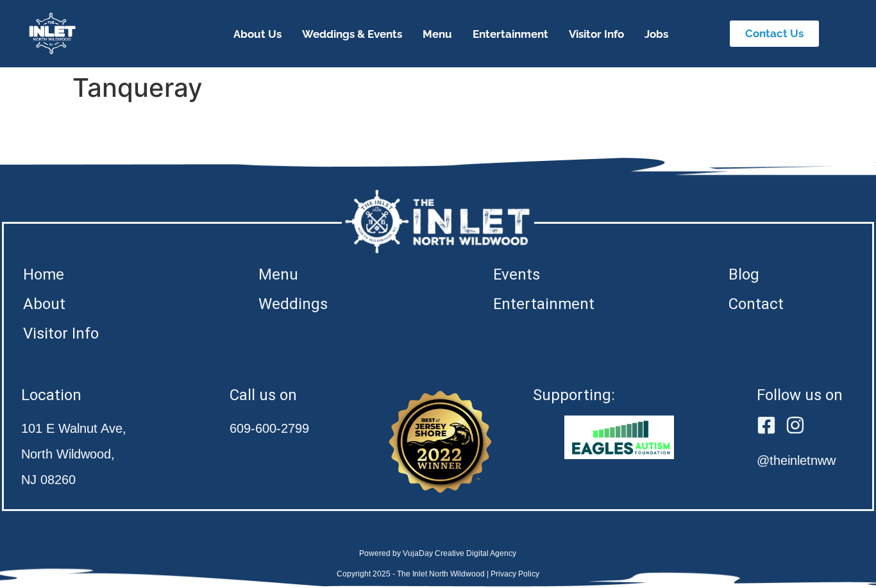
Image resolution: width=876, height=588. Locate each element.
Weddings (293, 304)
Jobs (656, 34)
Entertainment (510, 34)
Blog (744, 274)
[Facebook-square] (766, 425)
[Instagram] (795, 425)
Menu (437, 34)
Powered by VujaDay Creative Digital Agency (437, 553)
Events (516, 274)
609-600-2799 (269, 428)
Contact (756, 304)
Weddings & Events (352, 34)
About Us (257, 34)
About (44, 304)
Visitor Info (596, 34)
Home (43, 274)
